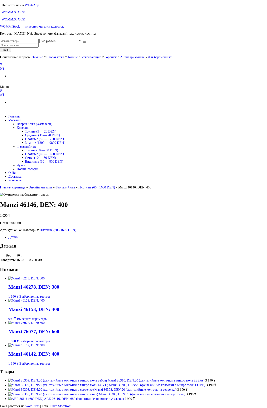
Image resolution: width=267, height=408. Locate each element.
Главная (14, 116)
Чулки (21, 165)
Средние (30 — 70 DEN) (42, 135)
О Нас (12, 172)
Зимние (38, 57)
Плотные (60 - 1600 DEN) (96, 187)
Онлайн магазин (40, 187)
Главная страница (12, 187)
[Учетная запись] (1, 83)
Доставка (14, 176)
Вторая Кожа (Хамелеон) (34, 124)
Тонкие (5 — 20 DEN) (40, 131)
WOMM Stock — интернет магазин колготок (32, 26)
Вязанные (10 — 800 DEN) (44, 161)
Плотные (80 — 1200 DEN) (44, 139)
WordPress (32, 406)
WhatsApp (32, 5)
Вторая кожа (55, 57)
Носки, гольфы (27, 169)
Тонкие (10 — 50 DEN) (41, 150)
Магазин (14, 120)
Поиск (5, 49)
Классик (23, 127)
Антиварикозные (132, 57)
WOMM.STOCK (13, 12)
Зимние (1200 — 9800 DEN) (45, 142)
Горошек (111, 57)
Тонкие (72, 57)
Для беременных (160, 57)
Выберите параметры (34, 296)
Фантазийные (26, 146)
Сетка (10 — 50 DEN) (40, 157)
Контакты (15, 180)
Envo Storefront (60, 406)
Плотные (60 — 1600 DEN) (44, 154)
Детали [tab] (13, 237)
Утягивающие (91, 57)
